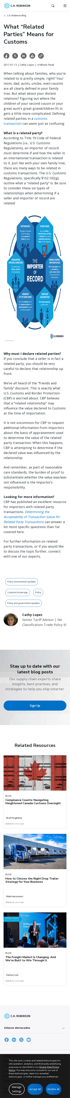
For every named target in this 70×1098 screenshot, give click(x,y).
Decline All (53, 1089)
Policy (38, 592)
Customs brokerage (17, 592)
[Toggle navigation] (65, 6)
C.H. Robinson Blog (16, 15)
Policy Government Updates (21, 581)
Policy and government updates (23, 603)
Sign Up (35, 706)
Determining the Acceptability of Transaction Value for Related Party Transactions (32, 517)
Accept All (35, 1089)
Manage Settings (16, 1089)
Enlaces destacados (17, 1027)
